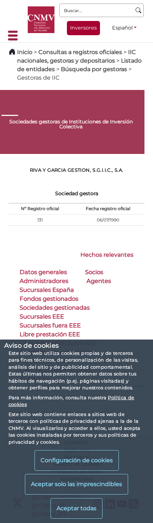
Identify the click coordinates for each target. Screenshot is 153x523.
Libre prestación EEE (50, 334)
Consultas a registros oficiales (80, 52)
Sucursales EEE (42, 316)
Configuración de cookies (77, 460)
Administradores (44, 280)
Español (122, 28)
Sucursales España (47, 289)
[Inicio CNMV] (41, 19)
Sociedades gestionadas (55, 307)
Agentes (98, 280)
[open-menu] (15, 36)
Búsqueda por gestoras (94, 69)
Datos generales (43, 272)
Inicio (24, 52)
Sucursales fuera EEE (50, 325)
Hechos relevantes (106, 254)
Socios (94, 272)
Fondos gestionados (49, 298)
